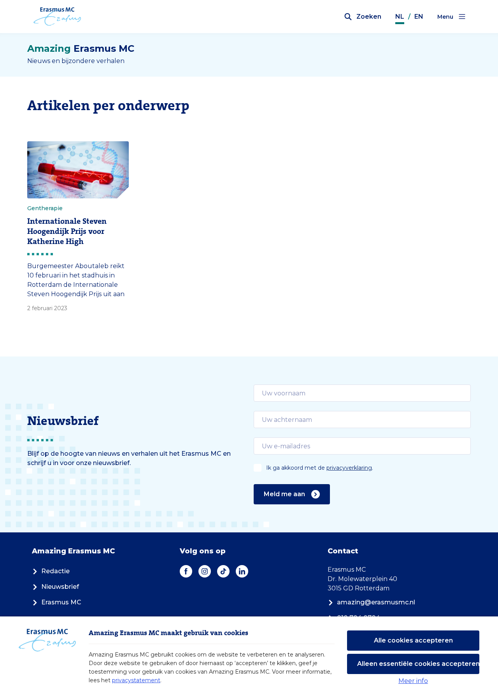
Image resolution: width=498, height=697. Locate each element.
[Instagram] (204, 571)
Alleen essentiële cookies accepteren (418, 663)
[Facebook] (186, 571)
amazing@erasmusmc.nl (376, 602)
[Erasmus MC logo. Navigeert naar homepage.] (57, 16)
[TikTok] (223, 571)
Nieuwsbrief (60, 586)
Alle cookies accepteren (413, 640)
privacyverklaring (349, 467)
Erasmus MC (61, 602)
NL (399, 16)
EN (418, 16)
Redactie (55, 571)
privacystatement (136, 680)
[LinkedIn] (242, 571)
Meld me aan (284, 494)
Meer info (413, 681)
